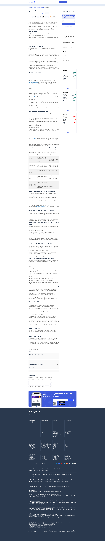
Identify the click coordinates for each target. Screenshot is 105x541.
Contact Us (30, 424)
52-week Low (54, 445)
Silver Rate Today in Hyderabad (38, 481)
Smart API (47, 386)
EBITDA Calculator (55, 433)
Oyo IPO (66, 443)
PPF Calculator (55, 435)
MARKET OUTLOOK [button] (55, 440)
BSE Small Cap (63, 474)
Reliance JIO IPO (67, 442)
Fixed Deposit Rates (60, 468)
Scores (51, 530)
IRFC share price (31, 455)
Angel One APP (35, 468)
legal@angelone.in (50, 525)
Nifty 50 (33, 474)
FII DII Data (54, 448)
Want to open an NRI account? (69, 26)
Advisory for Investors (58, 531)
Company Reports (31, 446)
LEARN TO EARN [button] (31, 440)
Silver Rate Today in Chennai (56, 481)
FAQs (69, 530)
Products (49, 5)
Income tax (66, 432)
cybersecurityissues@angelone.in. (52, 524)
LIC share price (67, 459)
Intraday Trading (38, 379)
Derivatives (51, 379)
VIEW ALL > (68, 66)
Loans (43, 386)
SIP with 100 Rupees (43, 423)
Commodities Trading (67, 430)
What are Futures (65, 53)
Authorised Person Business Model (45, 447)
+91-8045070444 (42, 524)
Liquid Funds (44, 486)
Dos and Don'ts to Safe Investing (45, 530)
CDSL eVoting (68, 531)
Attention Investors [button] (32, 490)
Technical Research (31, 445)
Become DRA (42, 442)
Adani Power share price (56, 456)
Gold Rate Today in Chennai (52, 479)
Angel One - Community (32, 447)
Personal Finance (31, 386)
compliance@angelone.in (49, 522)
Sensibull (34, 470)
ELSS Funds (39, 486)
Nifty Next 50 (48, 474)
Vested (43, 470)
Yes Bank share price (31, 459)
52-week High (55, 444)
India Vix (67, 474)
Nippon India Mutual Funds (70, 484)
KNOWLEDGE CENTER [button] (68, 420)
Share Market (44, 379)
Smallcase (37, 470)
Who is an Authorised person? (45, 443)
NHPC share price (43, 456)
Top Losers (54, 447)
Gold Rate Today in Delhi (44, 479)
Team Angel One (42, 13)
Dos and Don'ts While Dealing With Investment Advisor (60, 530)
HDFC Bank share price (44, 455)
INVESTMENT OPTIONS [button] (44, 420)
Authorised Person (67, 433)
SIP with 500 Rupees (43, 424)
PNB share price (55, 457)
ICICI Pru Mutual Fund (63, 484)
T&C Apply (72, 530)
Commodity (42, 432)
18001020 (38, 463)
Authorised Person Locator (44, 450)
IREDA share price (31, 457)
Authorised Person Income (44, 445)
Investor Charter (52, 531)
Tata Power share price (44, 459)
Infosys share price (67, 456)
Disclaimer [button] (30, 513)
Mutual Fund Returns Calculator (57, 434)
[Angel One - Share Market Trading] (32, 2)
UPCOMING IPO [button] (67, 440)
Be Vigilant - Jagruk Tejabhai (32, 448)
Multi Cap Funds (68, 486)
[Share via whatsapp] (35, 17)
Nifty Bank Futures (39, 476)
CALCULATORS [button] (55, 420)
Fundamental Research (32, 444)
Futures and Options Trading (68, 431)
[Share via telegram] (33, 17)
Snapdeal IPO (66, 447)
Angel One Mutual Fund (39, 484)
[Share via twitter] (38, 17)
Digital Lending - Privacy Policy (37, 531)
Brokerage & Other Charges (32, 422)
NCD (41, 433)
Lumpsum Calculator (55, 424)
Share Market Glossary (56, 443)
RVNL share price (43, 457)
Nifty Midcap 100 (53, 474)
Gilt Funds (58, 486)
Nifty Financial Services (42, 474)
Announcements (55, 442)
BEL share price (55, 459)
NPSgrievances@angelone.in (32, 523)
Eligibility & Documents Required (45, 446)
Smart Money (30, 442)
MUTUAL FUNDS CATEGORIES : (33, 486)
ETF (41, 430)
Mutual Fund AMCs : (32, 484)
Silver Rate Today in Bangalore (47, 481)
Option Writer (65, 55)
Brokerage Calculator (55, 421)
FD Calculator (55, 430)
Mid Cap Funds (63, 486)
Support (64, 5)
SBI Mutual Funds (45, 484)
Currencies (42, 431)
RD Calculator (55, 431)
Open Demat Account (31, 421)
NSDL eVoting (73, 531)
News (46, 5)
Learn (43, 5)
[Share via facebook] (41, 17)
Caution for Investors (44, 532)
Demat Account (31, 377)
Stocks (42, 421)
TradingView (46, 470)
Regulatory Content (37, 530)
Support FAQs (43, 463)
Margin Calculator (55, 422)
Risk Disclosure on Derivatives (36, 532)
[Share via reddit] (46, 17)
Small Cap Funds (49, 486)
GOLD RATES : (30, 479)
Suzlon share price (31, 456)
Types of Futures (65, 58)
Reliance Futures (52, 476)
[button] (44, 354)
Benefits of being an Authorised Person (46, 444)
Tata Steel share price (56, 455)
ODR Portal (30, 532)
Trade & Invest (31, 5)
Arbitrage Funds (54, 486)
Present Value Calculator (56, 432)
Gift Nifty (70, 474)
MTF (50, 386)
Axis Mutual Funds (50, 484)
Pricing (60, 5)
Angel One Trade (40, 468)
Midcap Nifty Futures (46, 476)
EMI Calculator (55, 436)
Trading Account (50, 377)
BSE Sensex (58, 474)
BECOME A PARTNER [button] (44, 440)
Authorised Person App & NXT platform (46, 448)
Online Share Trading (31, 379)
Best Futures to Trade (66, 60)
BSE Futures (57, 476)
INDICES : (30, 474)
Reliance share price (67, 455)
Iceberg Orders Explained (67, 40)
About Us (30, 423)
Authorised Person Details (44, 449)
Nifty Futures (34, 476)
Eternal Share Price (55, 458)
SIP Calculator (55, 423)
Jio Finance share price (68, 458)
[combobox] (46, 13)
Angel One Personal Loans (45, 531)
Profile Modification (37, 386)
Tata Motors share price (32, 458)
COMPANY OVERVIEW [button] (32, 420)
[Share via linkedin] (43, 17)
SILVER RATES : (31, 481)
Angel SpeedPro (45, 468)
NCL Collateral (63, 531)
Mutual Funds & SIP (37, 5)
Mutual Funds (36, 377)
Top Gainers (54, 446)
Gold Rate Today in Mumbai (36, 479)
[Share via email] (48, 17)
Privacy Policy (43, 527)
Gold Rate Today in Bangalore (70, 479)
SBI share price (43, 458)
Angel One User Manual (43, 377)
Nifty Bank (36, 474)
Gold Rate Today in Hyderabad (61, 479)
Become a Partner (55, 5)
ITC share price (67, 457)
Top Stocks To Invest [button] (32, 454)
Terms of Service (48, 527)
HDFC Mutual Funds (56, 484)
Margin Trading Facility (51, 468)
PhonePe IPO (66, 446)
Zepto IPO (66, 445)
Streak (40, 470)
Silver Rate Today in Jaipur (64, 481)
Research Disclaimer (31, 530)
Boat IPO (66, 444)
